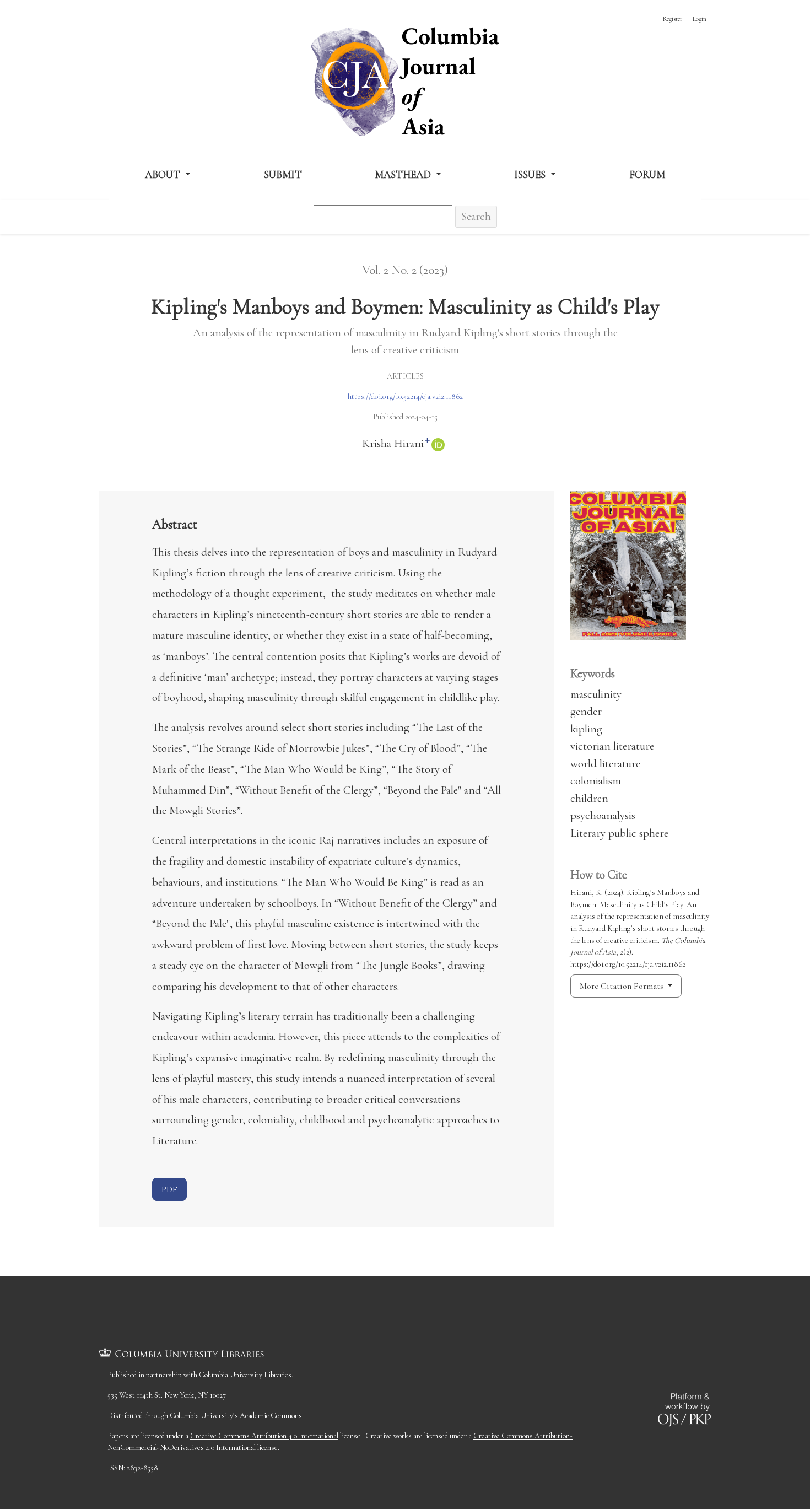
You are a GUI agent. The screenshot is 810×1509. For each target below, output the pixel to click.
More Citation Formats (623, 985)
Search (476, 216)
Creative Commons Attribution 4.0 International (264, 1436)
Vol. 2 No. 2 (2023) (405, 270)
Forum (647, 174)
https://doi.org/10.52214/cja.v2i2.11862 (405, 396)
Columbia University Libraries (245, 1374)
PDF (169, 1189)
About (163, 174)
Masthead (404, 174)
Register (672, 19)
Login (699, 19)
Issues (531, 174)
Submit (283, 174)
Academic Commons (271, 1415)
